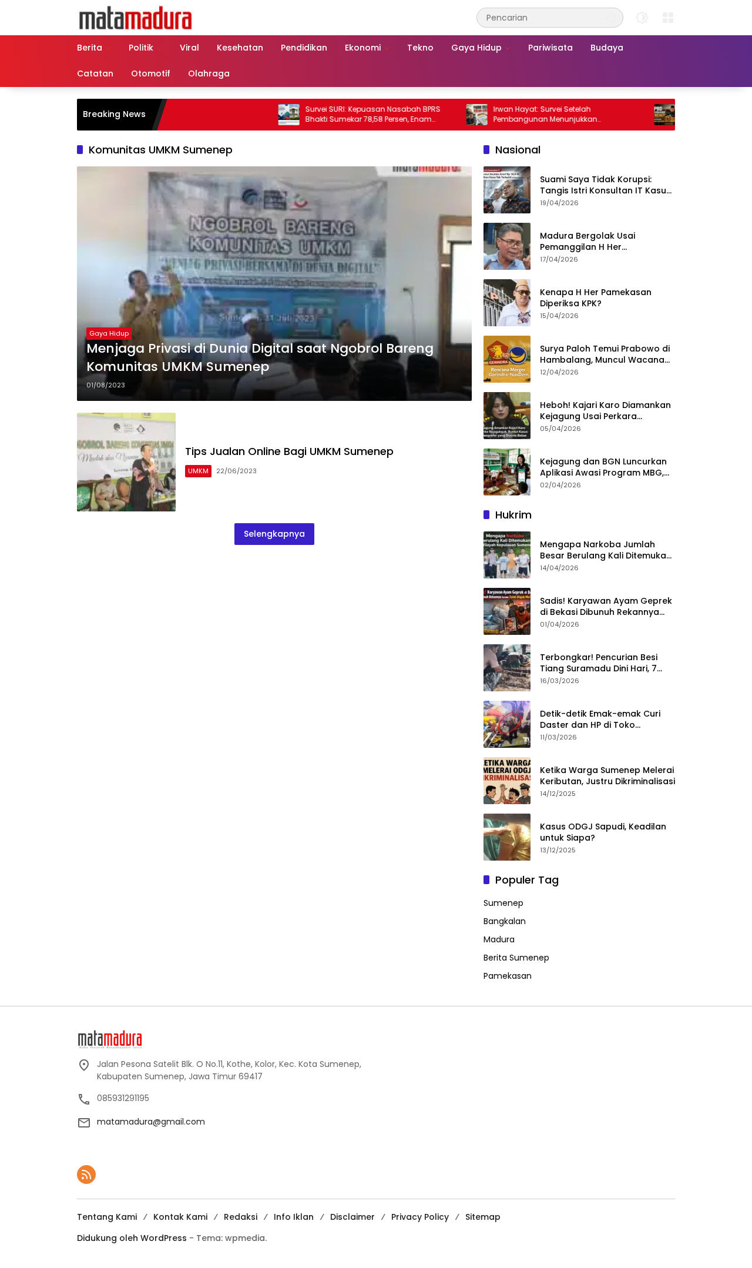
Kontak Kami (180, 1217)
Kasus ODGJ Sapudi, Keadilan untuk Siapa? (603, 832)
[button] (611, 17)
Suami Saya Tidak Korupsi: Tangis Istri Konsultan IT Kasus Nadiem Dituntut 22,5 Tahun (605, 185)
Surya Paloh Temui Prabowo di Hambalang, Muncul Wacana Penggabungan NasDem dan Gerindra (605, 354)
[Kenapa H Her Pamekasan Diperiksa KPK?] (507, 302)
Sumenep (503, 903)
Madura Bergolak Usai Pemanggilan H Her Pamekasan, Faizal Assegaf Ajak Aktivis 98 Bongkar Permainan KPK (598, 241)
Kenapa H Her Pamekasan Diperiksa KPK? (596, 298)
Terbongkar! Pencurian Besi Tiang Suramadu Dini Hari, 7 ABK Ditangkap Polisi (598, 663)
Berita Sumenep (516, 957)
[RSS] (86, 1174)
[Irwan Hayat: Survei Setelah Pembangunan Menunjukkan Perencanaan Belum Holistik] (445, 114)
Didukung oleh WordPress (132, 1238)
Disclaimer (352, 1217)
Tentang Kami (107, 1217)
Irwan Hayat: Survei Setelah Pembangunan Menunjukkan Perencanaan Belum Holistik (514, 115)
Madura (499, 939)
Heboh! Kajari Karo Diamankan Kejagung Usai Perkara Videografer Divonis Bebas (605, 411)
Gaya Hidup (109, 333)
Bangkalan (505, 921)
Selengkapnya (274, 534)
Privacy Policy (420, 1217)
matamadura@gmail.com (151, 1122)
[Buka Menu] (668, 18)
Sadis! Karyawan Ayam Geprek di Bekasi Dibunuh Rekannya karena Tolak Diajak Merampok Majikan (607, 606)
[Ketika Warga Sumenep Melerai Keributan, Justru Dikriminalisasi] (507, 780)
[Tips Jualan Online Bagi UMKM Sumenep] (126, 462)
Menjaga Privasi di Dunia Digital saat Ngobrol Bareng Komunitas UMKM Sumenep (260, 358)
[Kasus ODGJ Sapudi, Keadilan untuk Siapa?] (507, 837)
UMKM (198, 471)
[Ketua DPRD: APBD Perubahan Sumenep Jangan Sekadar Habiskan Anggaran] (633, 114)
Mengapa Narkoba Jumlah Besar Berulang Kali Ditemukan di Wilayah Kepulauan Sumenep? (606, 550)
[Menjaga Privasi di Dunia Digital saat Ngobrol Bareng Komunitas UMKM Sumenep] (274, 283)
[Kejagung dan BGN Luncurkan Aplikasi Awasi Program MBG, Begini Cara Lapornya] (507, 472)
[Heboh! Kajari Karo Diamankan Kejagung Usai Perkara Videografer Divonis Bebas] (507, 415)
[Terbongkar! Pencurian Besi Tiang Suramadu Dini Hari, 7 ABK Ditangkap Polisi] (507, 667)
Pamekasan (508, 976)
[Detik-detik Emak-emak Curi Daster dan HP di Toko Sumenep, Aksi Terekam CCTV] (507, 724)
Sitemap (483, 1217)
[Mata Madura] (135, 17)
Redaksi (240, 1217)
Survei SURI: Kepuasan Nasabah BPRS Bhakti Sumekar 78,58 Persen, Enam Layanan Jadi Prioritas (341, 115)
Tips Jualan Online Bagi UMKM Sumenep (289, 451)
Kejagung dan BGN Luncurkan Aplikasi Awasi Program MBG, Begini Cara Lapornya (603, 467)
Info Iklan (294, 1217)
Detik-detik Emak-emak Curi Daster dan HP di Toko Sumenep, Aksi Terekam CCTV (604, 719)
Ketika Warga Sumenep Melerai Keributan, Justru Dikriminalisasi (607, 776)
